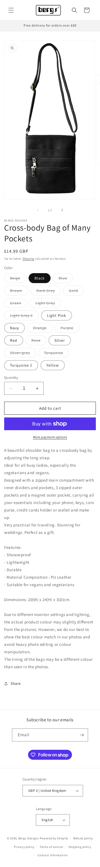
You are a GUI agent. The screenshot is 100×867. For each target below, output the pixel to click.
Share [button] (16, 683)
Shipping (28, 258)
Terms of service (51, 847)
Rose (38, 341)
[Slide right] (62, 210)
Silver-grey (23, 354)
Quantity (11, 377)
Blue (66, 279)
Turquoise (56, 354)
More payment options (50, 437)
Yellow (52, 365)
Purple (70, 329)
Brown (19, 292)
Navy (14, 327)
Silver (59, 340)
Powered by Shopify (54, 838)
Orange (42, 329)
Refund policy (83, 838)
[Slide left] (38, 210)
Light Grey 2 (24, 316)
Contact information (53, 855)
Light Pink (56, 315)
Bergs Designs (28, 838)
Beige (18, 279)
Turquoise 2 (21, 365)
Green (18, 304)
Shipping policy (79, 847)
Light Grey (48, 304)
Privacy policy (24, 847)
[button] (11, 10)
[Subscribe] (82, 734)
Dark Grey (48, 292)
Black (39, 278)
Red (13, 340)
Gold (76, 292)
